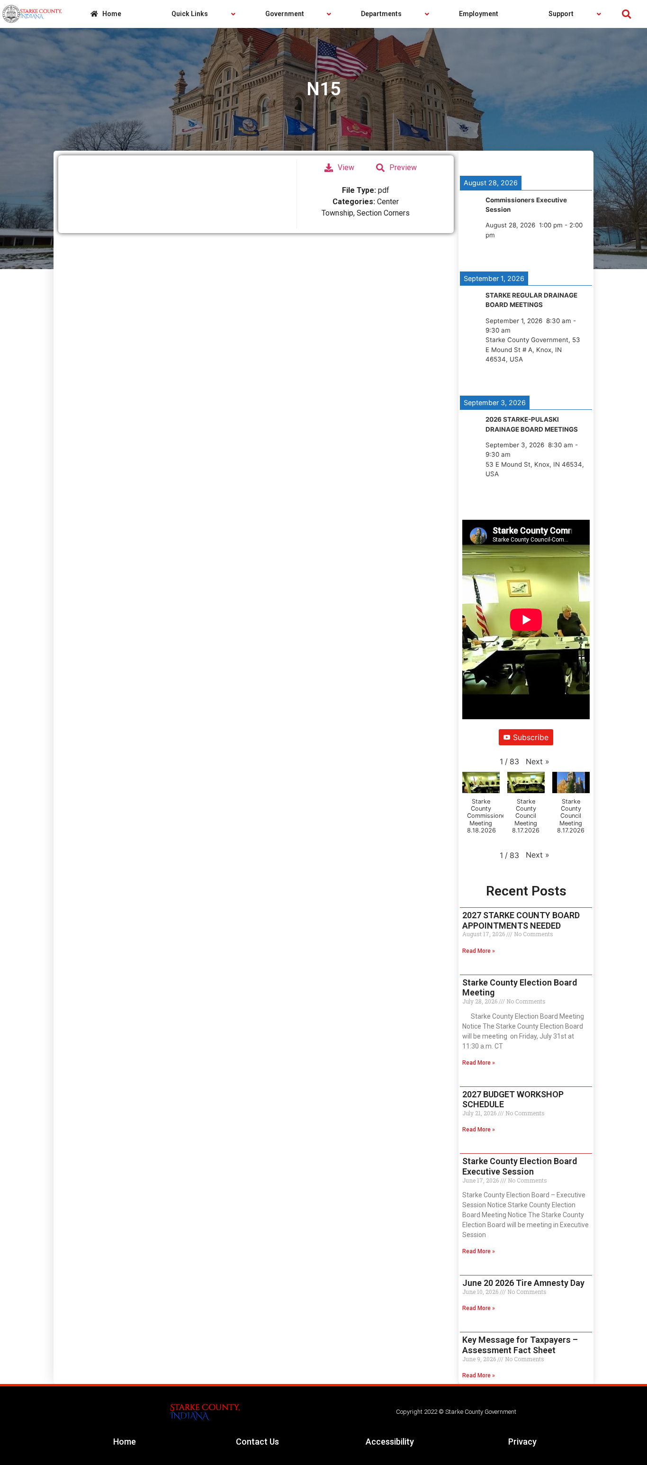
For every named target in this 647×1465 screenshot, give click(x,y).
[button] (626, 14)
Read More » (478, 951)
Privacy (522, 1442)
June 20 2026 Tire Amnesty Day (523, 1283)
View (346, 167)
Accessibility (390, 1442)
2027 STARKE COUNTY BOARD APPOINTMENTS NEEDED (521, 920)
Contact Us (257, 1442)
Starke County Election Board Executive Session (519, 1166)
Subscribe (530, 737)
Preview (403, 167)
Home (124, 1442)
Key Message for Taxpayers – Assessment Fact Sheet (520, 1345)
